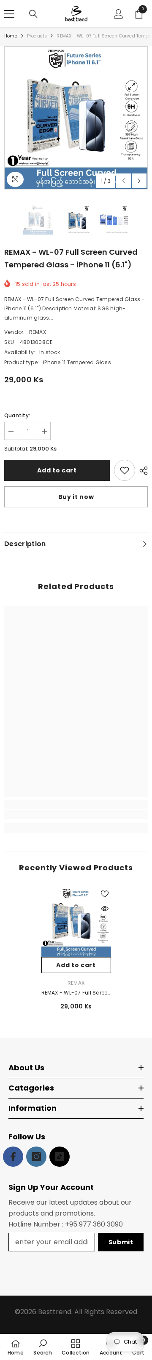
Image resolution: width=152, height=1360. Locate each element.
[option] (76, 118)
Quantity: (17, 415)
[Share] (141, 471)
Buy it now (76, 497)
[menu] (9, 14)
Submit (121, 1242)
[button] (123, 180)
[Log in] (118, 14)
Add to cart (57, 470)
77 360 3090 (103, 1224)
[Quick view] (104, 908)
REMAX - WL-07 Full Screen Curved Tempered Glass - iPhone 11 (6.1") (76, 993)
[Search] (33, 14)
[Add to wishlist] (124, 470)
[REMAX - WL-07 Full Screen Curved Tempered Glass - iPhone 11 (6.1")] (76, 922)
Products (37, 36)
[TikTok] (59, 1157)
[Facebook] (13, 1157)
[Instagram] (36, 1157)
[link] (76, 814)
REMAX (37, 332)
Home (10, 36)
